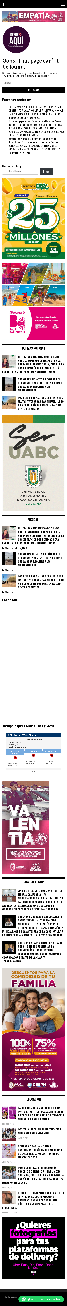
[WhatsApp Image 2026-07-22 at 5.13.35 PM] (25, 872)
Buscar (46, 171)
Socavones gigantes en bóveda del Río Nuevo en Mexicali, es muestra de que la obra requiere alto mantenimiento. (36, 122)
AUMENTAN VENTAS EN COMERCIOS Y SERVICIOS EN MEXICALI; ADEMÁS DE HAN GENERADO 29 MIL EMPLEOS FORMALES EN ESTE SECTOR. (34, 149)
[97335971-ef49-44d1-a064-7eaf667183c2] (33, 21)
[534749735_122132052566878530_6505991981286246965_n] (33, 1277)
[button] (41, 1299)
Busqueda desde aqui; (12, 166)
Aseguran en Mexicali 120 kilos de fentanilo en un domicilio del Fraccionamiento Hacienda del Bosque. (33, 140)
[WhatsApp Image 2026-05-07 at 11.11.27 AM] (33, 258)
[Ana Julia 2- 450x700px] (33, 510)
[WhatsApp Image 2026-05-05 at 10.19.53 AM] (33, 338)
